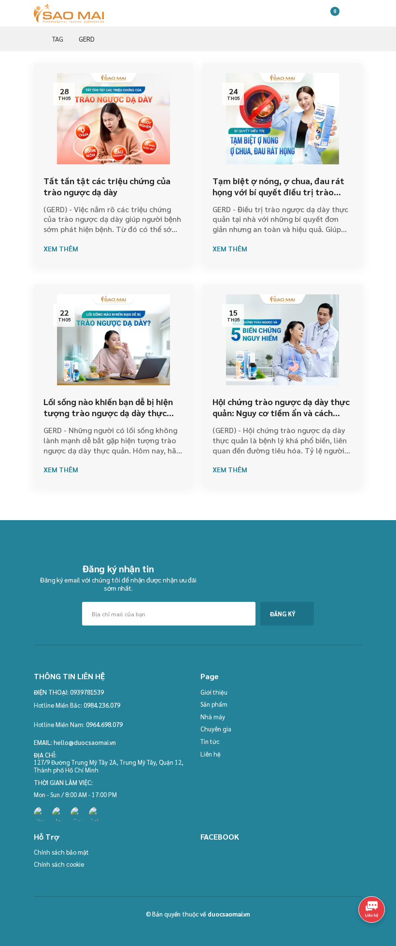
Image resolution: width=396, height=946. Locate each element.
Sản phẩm (213, 704)
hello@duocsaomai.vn (85, 742)
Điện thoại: (51, 692)
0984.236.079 (102, 705)
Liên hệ (210, 754)
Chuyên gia (215, 729)
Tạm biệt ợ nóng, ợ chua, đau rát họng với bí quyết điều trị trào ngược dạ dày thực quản (278, 192)
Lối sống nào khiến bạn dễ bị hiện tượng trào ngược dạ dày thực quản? (108, 413)
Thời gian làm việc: (63, 782)
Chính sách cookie (59, 864)
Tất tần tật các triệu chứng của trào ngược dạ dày (106, 186)
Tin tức (210, 741)
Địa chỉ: (45, 755)
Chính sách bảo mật (61, 852)
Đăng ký (283, 614)
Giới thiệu (213, 692)
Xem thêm (60, 249)
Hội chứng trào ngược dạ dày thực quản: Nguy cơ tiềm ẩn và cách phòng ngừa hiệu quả (281, 413)
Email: (43, 742)
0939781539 (87, 692)
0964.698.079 (104, 724)
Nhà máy (212, 717)
